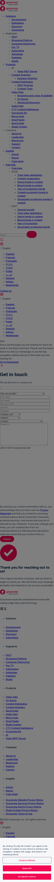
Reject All (26, 868)
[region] (27, 860)
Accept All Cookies (27, 876)
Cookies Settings (27, 860)
